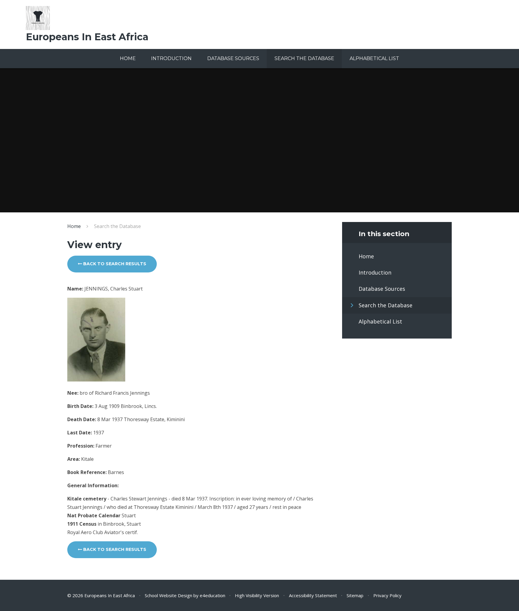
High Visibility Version (257, 595)
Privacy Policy (387, 595)
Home (74, 226)
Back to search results (114, 263)
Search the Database (117, 226)
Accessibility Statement (313, 595)
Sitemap (355, 595)
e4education (212, 595)
